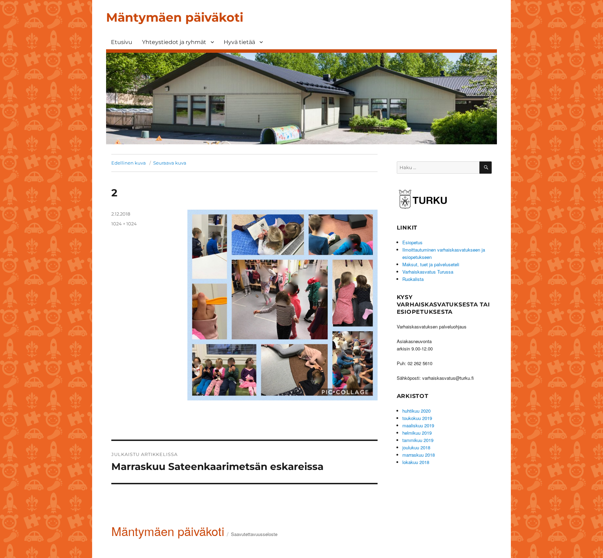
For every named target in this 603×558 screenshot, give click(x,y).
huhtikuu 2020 (416, 410)
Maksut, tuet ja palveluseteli (430, 264)
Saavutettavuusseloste (254, 534)
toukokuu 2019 (417, 418)
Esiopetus (412, 242)
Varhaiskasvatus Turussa (427, 271)
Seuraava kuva (169, 163)
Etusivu (121, 42)
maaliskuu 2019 (418, 425)
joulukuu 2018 (416, 447)
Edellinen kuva (128, 163)
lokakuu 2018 (415, 462)
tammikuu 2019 (417, 440)
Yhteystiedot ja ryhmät (174, 42)
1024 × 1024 (124, 223)
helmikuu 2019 (417, 432)
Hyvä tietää (239, 42)
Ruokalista (413, 279)
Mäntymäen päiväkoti (174, 17)
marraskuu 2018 (418, 454)
